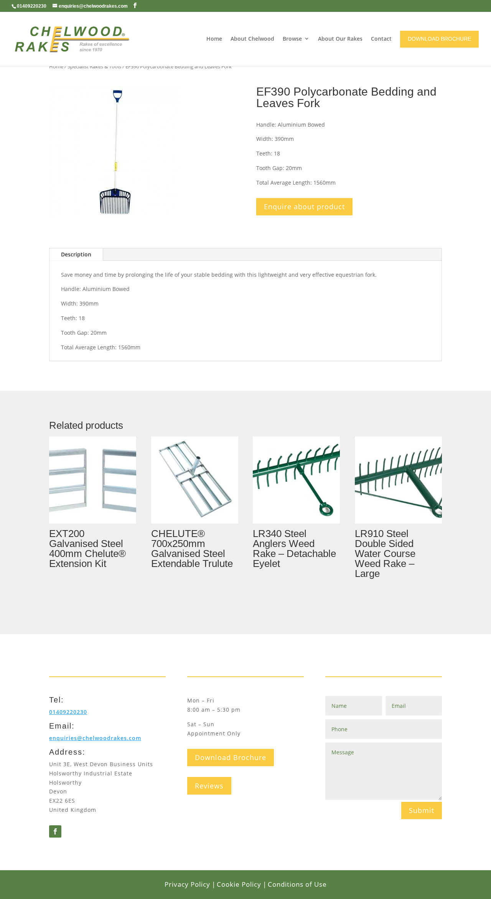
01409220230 (31, 6)
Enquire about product (304, 206)
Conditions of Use (297, 884)
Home (214, 38)
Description (76, 254)
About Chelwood (252, 38)
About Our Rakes (340, 38)
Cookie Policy (239, 884)
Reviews (209, 785)
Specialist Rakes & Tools (94, 66)
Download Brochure (230, 757)
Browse (292, 38)
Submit (421, 810)
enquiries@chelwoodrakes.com (95, 738)
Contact (381, 38)
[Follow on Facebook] (55, 831)
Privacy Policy (187, 884)
